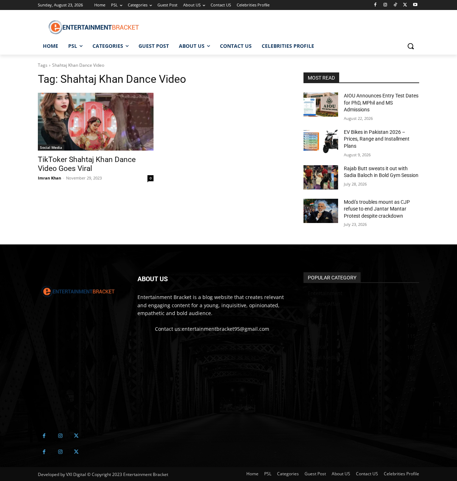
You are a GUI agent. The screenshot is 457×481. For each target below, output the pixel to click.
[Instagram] (385, 5)
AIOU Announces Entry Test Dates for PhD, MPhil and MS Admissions (381, 102)
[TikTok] (395, 5)
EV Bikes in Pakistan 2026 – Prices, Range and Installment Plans (377, 139)
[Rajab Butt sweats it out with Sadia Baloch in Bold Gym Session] (320, 177)
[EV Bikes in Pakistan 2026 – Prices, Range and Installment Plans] (320, 141)
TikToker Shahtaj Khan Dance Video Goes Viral (87, 164)
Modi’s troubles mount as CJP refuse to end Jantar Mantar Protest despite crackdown (377, 209)
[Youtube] (415, 5)
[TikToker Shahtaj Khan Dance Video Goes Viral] (96, 122)
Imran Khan (49, 178)
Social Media (51, 147)
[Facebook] (375, 5)
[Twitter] (405, 5)
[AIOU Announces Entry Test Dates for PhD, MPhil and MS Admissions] (320, 104)
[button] (410, 46)
